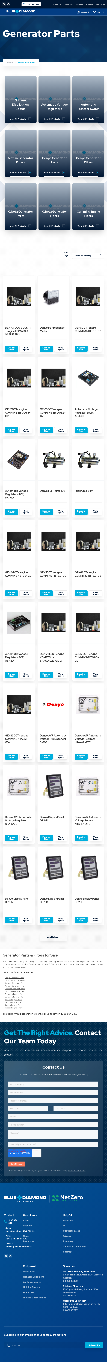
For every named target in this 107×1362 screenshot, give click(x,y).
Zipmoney (68, 1241)
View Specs (26, 349)
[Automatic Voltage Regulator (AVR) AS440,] (88, 378)
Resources (100, 4)
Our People (29, 1231)
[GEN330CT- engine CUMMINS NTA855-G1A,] (19, 704)
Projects (89, 4)
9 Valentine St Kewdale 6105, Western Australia (83, 1276)
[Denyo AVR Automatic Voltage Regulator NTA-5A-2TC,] (88, 786)
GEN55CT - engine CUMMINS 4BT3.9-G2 (53, 574)
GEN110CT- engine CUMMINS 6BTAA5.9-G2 (18, 413)
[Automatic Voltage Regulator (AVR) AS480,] (19, 623)
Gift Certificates (71, 1231)
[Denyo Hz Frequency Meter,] (53, 296)
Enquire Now (11, 349)
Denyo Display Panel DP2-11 (52, 818)
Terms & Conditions (76, 1170)
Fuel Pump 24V (84, 491)
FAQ (65, 1225)
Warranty (68, 1220)
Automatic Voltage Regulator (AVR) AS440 (86, 413)
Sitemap (67, 1251)
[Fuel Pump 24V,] (88, 460)
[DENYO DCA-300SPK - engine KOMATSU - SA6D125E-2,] (19, 296)
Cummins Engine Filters (15, 997)
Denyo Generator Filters (15, 980)
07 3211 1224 (69, 1295)
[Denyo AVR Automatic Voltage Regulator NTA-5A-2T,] (19, 786)
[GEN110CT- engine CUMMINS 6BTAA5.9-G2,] (19, 378)
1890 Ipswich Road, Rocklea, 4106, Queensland (80, 1291)
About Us (57, 4)
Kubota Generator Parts (15, 988)
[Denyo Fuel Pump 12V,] (53, 460)
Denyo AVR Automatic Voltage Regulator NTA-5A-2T (18, 820)
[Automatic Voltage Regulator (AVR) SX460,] (19, 460)
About (26, 1220)
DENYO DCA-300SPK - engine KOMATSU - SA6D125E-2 (18, 331)
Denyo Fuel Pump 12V (52, 491)
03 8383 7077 (70, 1310)
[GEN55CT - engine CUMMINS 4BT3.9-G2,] (53, 541)
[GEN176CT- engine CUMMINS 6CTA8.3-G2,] (88, 623)
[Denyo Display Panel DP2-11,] (53, 786)
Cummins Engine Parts (14, 994)
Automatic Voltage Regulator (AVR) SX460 (16, 494)
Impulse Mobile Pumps (34, 1297)
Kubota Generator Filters (15, 991)
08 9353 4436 (70, 1281)
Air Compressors (32, 1282)
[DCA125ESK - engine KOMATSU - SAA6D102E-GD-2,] (53, 623)
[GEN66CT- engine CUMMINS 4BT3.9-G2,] (88, 541)
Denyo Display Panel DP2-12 (17, 900)
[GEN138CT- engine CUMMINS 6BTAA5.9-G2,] (53, 378)
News (26, 1236)
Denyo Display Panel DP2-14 (52, 900)
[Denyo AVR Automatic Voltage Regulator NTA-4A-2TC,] (88, 704)
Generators (29, 1271)
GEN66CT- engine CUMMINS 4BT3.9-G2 (88, 574)
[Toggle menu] (3, 12)
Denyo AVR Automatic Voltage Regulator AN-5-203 (53, 739)
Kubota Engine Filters (14, 1008)
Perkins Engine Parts (13, 999)
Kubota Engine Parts (13, 1005)
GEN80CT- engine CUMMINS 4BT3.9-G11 (88, 329)
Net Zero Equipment (33, 1276)
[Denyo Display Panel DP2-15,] (88, 867)
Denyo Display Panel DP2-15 (87, 900)
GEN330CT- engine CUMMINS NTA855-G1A (16, 739)
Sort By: (66, 254)
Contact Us (68, 4)
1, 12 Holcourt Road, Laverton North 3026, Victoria (81, 1305)
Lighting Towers (31, 1287)
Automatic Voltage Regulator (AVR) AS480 (16, 657)
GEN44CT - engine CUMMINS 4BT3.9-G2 (18, 574)
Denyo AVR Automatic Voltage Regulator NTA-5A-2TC (88, 820)
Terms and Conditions (74, 1246)
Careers (79, 4)
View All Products (18, 119)
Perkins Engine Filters (14, 1002)
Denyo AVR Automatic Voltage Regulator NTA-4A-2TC (88, 739)
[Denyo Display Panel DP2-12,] (19, 867)
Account (85, 12)
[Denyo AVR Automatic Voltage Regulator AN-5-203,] (53, 704)
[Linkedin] (8, 4)
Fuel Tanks (28, 1292)
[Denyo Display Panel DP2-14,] (53, 867)
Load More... (53, 937)
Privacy (67, 1236)
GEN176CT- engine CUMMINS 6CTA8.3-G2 (87, 657)
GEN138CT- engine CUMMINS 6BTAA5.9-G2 (53, 413)
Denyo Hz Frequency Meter (52, 329)
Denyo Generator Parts (14, 977)
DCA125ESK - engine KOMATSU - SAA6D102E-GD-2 (52, 657)
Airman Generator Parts (15, 983)
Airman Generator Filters (15, 986)
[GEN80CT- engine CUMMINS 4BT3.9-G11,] (88, 296)
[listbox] (88, 256)
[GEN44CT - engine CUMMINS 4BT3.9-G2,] (19, 541)
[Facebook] (4, 4)
